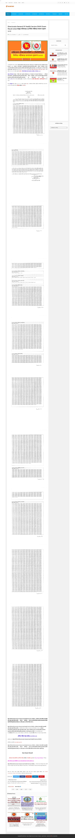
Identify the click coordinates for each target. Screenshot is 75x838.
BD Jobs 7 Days (26, 836)
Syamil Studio (44, 836)
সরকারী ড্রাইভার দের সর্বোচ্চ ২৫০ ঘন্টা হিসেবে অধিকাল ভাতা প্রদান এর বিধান (61, 71)
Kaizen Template (38, 836)
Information (14, 14)
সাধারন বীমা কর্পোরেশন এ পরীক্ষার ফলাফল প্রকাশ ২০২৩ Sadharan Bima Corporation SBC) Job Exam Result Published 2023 (14, 825)
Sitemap (19, 2)
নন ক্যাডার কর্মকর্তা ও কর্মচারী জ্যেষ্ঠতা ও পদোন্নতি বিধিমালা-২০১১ (62, 79)
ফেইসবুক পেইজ (14, 773)
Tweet (16, 776)
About (6, 2)
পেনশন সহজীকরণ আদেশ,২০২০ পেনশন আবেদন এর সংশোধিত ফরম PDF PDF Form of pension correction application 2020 (62, 54)
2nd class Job (27, 14)
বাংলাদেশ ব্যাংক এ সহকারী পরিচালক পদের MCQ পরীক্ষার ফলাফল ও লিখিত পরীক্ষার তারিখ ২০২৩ (14, 809)
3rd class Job (34, 14)
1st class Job (21, 14)
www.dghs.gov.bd (18, 742)
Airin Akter (17, 786)
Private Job (54, 14)
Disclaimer (15, 2)
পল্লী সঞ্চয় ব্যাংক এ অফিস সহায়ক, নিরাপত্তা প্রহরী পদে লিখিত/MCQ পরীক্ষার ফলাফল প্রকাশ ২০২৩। (40, 809)
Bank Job (60, 14)
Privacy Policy (11, 2)
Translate (8, 17)
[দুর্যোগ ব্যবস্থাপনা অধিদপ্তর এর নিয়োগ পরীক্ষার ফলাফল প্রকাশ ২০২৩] (27, 817)
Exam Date (48, 14)
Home (8, 14)
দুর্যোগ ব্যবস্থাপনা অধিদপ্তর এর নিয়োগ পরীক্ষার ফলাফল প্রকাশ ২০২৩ (27, 825)
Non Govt (66, 14)
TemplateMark (55, 836)
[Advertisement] (48, 8)
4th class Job (41, 14)
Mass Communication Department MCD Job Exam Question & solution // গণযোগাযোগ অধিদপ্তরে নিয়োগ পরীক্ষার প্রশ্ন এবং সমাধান (38, 783)
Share (23, 776)
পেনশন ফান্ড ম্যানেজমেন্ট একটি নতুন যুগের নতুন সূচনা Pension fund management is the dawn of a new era (62, 65)
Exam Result (26, 34)
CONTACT (23, 2)
